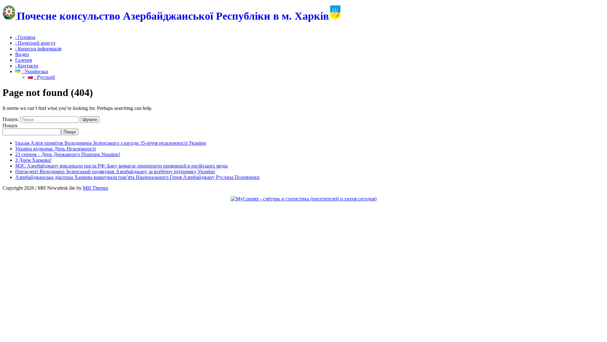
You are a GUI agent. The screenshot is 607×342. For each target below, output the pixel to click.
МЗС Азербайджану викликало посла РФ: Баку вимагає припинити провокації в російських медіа (121, 165)
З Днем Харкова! (33, 160)
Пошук (10, 125)
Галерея (23, 60)
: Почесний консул (35, 43)
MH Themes (95, 188)
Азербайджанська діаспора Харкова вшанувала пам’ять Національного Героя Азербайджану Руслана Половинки (137, 177)
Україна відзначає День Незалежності (55, 148)
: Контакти (26, 65)
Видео (22, 54)
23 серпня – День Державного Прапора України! (67, 154)
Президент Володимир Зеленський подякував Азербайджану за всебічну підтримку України (115, 171)
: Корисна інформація (38, 48)
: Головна (25, 37)
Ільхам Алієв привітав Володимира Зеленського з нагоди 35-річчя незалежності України (110, 143)
